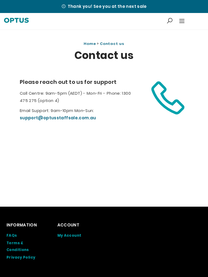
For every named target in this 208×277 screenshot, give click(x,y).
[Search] (170, 21)
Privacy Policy (20, 257)
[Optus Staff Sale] (16, 21)
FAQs (11, 235)
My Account (69, 235)
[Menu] (181, 21)
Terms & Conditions (17, 246)
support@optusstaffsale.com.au (58, 118)
